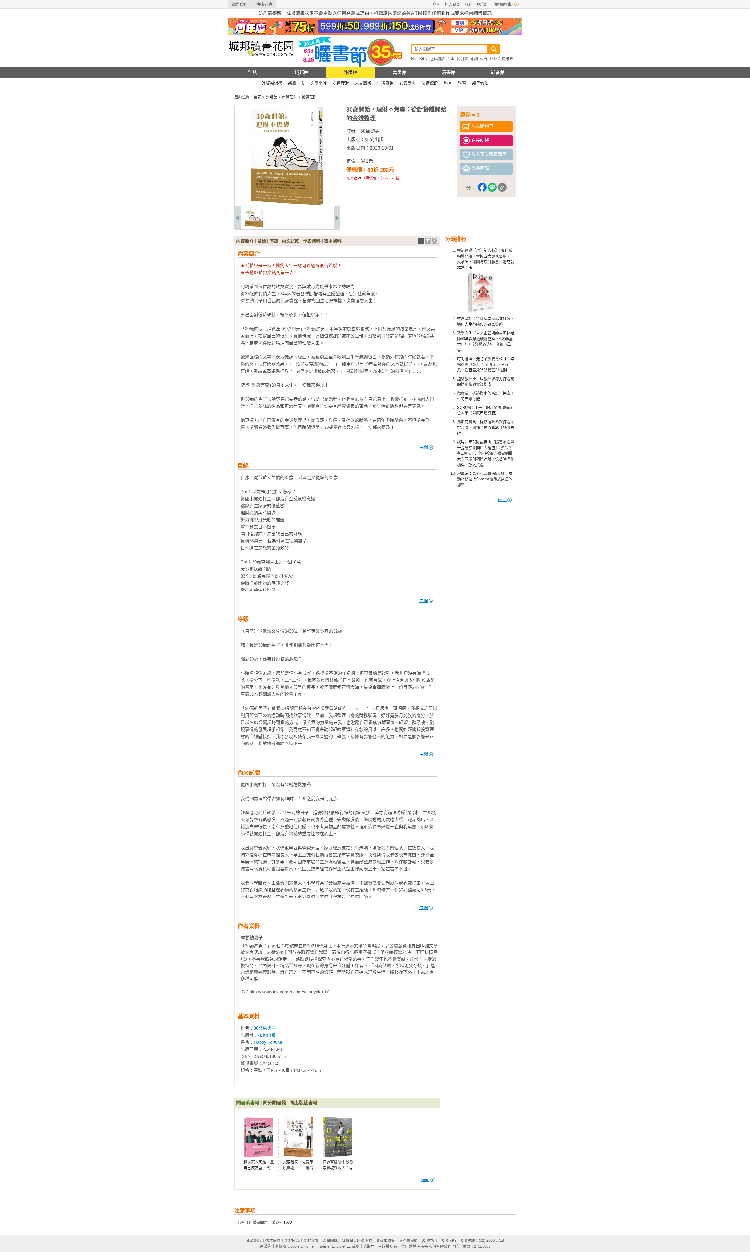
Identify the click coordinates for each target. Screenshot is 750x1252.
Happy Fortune (268, 1042)
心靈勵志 (407, 83)
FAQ (288, 1222)
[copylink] (502, 188)
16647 (495, 59)
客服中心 (429, 1240)
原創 (474, 59)
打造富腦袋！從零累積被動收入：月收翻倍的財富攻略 (338, 1168)
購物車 (509, 4)
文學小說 (318, 83)
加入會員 (452, 4)
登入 (436, 4)
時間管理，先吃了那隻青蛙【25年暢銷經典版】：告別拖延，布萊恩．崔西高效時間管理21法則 (485, 364)
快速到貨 (264, 4)
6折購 (482, 4)
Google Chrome (300, 1246)
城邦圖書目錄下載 (357, 1240)
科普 (448, 83)
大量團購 (330, 1240)
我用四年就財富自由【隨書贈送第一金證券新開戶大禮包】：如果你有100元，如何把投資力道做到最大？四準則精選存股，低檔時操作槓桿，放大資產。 (485, 453)
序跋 (274, 240)
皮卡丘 (507, 59)
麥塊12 (462, 59)
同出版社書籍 (303, 1102)
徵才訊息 (273, 1240)
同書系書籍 (248, 1102)
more (502, 500)
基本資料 (333, 240)
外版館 (350, 72)
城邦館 (301, 72)
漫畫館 (449, 72)
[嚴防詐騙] (375, 16)
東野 (484, 59)
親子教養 (480, 83)
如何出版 (374, 139)
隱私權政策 (385, 1240)
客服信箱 (448, 1240)
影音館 (498, 72)
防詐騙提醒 (408, 1240)
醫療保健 (430, 83)
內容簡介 (245, 240)
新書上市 (296, 83)
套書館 (400, 72)
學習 (462, 83)
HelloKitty (419, 59)
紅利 (468, 4)
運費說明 (240, 4)
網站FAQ (292, 1240)
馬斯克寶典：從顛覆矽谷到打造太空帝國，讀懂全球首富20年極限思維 (485, 427)
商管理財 (341, 83)
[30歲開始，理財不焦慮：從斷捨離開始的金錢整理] (254, 226)
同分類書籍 (274, 1102)
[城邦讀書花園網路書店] (261, 66)
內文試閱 (290, 240)
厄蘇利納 (437, 59)
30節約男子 (372, 131)
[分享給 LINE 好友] (492, 188)
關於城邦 (254, 1240)
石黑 (450, 59)
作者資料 (312, 240)
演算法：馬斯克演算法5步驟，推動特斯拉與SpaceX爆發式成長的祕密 (484, 479)
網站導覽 (311, 1240)
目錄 (261, 240)
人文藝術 (363, 83)
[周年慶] (375, 34)
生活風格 (385, 83)
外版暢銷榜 (272, 83)
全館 (252, 72)
